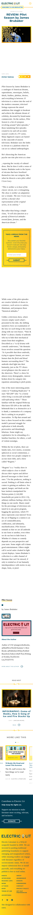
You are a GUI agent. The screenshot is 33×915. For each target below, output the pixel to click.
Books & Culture (16, 11)
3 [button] (18, 742)
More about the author (10, 666)
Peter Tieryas (8, 77)
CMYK (4, 908)
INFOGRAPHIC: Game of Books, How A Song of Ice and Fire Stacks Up (16, 714)
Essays (4, 875)
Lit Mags (5, 886)
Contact (19, 886)
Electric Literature (18, 779)
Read (15, 725)
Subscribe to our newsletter (12, 7)
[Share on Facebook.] (21, 76)
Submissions (21, 883)
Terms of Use (7, 891)
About (18, 875)
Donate (11, 821)
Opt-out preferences (21, 891)
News (4, 883)
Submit (16, 260)
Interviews (6, 878)
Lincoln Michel (18, 720)
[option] (16, 762)
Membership (21, 878)
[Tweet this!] (25, 76)
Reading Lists (13, 757)
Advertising (6, 895)
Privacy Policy (22, 888)
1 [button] (15, 742)
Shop (4, 888)
